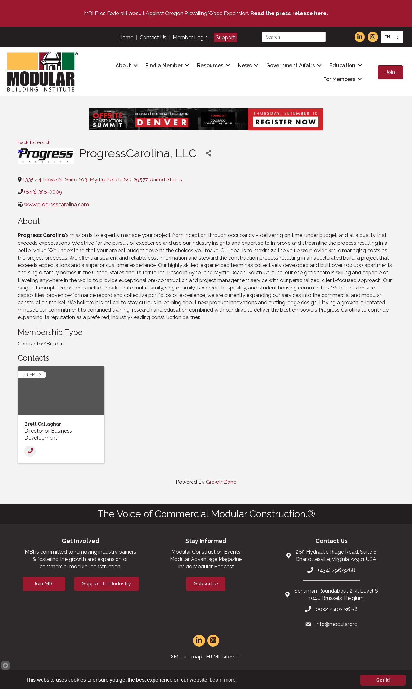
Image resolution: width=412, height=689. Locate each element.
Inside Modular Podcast (206, 567)
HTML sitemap (224, 657)
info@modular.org (337, 624)
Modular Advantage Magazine (206, 559)
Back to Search (34, 142)
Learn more (223, 680)
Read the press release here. (289, 13)
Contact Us (153, 37)
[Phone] (30, 451)
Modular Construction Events (205, 552)
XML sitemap (186, 657)
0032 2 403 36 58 (337, 609)
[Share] (208, 153)
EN (387, 36)
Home (125, 37)
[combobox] (392, 37)
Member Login (190, 37)
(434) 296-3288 (336, 570)
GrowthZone (221, 482)
